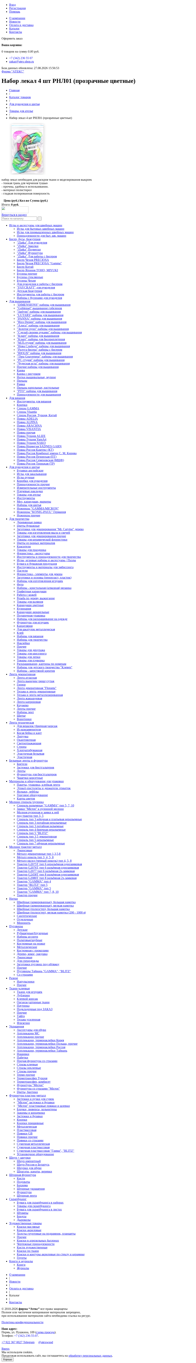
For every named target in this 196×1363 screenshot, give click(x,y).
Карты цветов (26, 798)
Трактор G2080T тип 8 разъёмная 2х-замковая (47, 878)
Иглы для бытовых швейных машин (40, 228)
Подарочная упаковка (31, 615)
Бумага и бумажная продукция (37, 563)
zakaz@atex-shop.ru (21, 61)
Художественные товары (25, 1223)
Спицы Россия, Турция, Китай (37, 415)
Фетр (20, 584)
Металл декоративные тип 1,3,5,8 (38, 853)
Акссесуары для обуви (31, 1030)
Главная (14, 90)
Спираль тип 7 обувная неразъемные (41, 843)
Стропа (21, 746)
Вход (12, 4)
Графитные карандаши (32, 591)
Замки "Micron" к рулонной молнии (40, 809)
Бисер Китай (25, 266)
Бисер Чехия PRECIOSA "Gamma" (39, 263)
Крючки (22, 405)
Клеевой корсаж (27, 998)
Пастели (22, 570)
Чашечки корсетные (30, 777)
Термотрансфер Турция (32, 1078)
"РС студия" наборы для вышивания (41, 360)
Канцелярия (25, 625)
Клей (20, 632)
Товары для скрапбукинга (34, 1206)
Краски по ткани (28, 1251)
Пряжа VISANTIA (29, 429)
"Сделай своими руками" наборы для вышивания (49, 332)
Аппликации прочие (30, 1036)
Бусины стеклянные (30, 277)
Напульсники (25, 981)
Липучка (22, 736)
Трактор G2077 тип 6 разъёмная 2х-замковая (46, 871)
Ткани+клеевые (19, 988)
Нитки (13, 898)
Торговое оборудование (32, 795)
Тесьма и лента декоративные (36, 691)
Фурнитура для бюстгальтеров (37, 774)
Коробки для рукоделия (32, 480)
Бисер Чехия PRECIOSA (33, 259)
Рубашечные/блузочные (32, 933)
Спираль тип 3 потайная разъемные (40, 826)
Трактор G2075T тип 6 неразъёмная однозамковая (49, 864)
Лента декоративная (22, 674)
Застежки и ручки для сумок (35, 1099)
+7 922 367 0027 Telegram (18, 1342)
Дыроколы (24, 1219)
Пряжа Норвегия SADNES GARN (39, 446)
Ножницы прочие (28, 515)
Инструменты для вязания (34, 401)
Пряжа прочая (26, 432)
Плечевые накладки (30, 491)
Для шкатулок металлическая (36, 629)
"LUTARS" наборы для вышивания (40, 315)
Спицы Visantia (27, 411)
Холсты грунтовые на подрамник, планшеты (46, 1233)
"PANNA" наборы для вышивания (39, 318)
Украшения (16, 1026)
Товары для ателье (21, 111)
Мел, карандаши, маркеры (34, 501)
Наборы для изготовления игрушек (40, 581)
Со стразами (25, 974)
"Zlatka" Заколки (27, 246)
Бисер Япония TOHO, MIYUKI (37, 270)
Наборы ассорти (27, 936)
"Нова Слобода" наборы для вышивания (43, 346)
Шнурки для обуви (29, 1168)
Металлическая (27, 1126)
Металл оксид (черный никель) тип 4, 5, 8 (44, 860)
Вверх (6, 1348)
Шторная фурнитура (22, 1175)
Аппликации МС (28, 1033)
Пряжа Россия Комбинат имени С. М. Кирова (47, 453)
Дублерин (23, 995)
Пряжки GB (25, 1133)
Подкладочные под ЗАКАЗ (34, 1009)
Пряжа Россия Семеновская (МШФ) (40, 460)
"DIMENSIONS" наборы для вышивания (43, 304)
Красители (24, 546)
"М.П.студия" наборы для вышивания (41, 342)
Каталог (14, 28)
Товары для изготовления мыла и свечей (43, 532)
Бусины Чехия (26, 280)
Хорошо (7, 1359)
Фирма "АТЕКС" (13, 71)
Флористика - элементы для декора (39, 574)
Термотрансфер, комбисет (34, 1081)
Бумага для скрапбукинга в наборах (40, 1202)
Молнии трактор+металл (25, 846)
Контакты (15, 32)
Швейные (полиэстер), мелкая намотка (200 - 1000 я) (51, 912)
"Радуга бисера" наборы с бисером (39, 349)
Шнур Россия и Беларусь (33, 1164)
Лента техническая (21, 722)
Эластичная (24, 757)
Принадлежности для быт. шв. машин (41, 235)
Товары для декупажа (31, 650)
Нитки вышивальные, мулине (36, 377)
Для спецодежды (28, 960)
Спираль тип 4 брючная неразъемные (41, 829)
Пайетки (22, 1057)
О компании (17, 18)
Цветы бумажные (28, 525)
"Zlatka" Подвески (29, 249)
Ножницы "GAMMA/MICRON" (38, 508)
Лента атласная (27, 677)
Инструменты (26, 498)
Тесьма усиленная (28, 1019)
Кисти (21, 1178)
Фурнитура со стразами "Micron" (38, 1088)
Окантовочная (26, 739)
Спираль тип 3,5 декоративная (37, 836)
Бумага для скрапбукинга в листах (39, 1209)
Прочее (21, 646)
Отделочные (25, 919)
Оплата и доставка (21, 25)
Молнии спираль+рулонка (26, 802)
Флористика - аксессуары (33, 553)
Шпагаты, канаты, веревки (34, 1171)
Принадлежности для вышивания (39, 394)
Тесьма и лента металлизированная (40, 695)
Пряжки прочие (27, 1137)
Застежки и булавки (30, 1116)
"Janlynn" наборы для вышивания (39, 311)
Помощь (14, 11)
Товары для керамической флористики (42, 539)
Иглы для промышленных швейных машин (45, 232)
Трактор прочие (27, 895)
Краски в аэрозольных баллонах (38, 1240)
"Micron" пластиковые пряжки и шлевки (43, 1105)
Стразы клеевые (27, 1064)
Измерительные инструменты (36, 487)
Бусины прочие (27, 273)
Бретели (22, 764)
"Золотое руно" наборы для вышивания (43, 329)
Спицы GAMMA (28, 408)
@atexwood (45, 1342)
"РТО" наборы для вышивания (37, 391)
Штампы (22, 1213)
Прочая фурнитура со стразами (37, 1061)
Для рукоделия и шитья (24, 104)
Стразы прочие (27, 1071)
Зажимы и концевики (31, 1112)
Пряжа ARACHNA (29, 425)
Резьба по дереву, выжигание (36, 598)
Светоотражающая (29, 743)
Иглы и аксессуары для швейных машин (35, 225)
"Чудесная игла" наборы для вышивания (43, 363)
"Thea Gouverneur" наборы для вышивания (45, 356)
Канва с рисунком (28, 373)
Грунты (22, 1257)
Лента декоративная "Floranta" (36, 688)
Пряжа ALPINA (27, 422)
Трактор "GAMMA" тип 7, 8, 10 (38, 891)
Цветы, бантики (27, 1092)
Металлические (27, 947)
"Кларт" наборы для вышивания (38, 335)
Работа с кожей (27, 594)
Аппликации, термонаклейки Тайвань (42, 1050)
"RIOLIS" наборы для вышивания (39, 353)
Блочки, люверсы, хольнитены (37, 1109)
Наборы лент (25, 712)
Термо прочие (26, 1074)
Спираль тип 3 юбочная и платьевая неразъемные (49, 819)
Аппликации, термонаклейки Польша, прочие (47, 1043)
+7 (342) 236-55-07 (26, 1335)
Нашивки (23, 1054)
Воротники (24, 719)
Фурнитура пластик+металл (27, 1095)
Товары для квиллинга (32, 653)
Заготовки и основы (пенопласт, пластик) (44, 577)
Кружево (23, 705)
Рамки (21, 384)
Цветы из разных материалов (36, 543)
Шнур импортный (29, 1161)
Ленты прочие (26, 708)
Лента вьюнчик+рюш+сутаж (35, 681)
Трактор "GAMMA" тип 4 (34, 881)
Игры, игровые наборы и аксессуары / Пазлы (46, 560)
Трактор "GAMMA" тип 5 (34, 888)
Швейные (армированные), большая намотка (46, 902)
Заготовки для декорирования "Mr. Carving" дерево (50, 529)
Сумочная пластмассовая (33, 1147)
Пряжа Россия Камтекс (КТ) (35, 449)
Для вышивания (19, 301)
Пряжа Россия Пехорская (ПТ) (36, 456)
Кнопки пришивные (30, 1123)
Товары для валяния (30, 601)
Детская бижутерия (29, 291)
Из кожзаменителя (29, 729)
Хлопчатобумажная (29, 750)
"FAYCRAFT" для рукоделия (36, 287)
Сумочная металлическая (33, 1143)
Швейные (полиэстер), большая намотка (43, 909)
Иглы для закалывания (32, 474)
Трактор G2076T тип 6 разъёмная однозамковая (48, 867)
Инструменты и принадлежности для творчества (49, 556)
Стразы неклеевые (29, 1067)
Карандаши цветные (30, 605)
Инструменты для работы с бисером (40, 294)
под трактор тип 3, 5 (30, 815)
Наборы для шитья (29, 505)
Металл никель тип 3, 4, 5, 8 (35, 857)
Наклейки (23, 643)
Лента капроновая (29, 701)
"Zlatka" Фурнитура (30, 253)
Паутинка (23, 1005)
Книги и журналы (21, 1261)
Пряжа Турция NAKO (31, 442)
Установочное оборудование (35, 1154)
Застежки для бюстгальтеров (35, 767)
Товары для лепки (28, 657)
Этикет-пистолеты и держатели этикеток (44, 788)
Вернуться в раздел (14, 214)
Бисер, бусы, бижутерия (24, 239)
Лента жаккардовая (29, 698)
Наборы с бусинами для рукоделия (39, 297)
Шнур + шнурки (20, 1157)
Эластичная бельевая (30, 753)
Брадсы (21, 1216)
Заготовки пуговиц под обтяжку (38, 964)
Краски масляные (28, 1226)
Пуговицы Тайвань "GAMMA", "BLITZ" (44, 971)
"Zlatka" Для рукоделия (32, 242)
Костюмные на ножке (31, 943)
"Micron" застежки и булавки (36, 1102)
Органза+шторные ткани (33, 1002)
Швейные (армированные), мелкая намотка (45, 905)
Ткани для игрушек (29, 992)
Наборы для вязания (30, 636)
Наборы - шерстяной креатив (36, 670)
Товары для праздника (31, 550)
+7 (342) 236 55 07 (21, 58)
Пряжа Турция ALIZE (31, 436)
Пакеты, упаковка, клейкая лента (38, 784)
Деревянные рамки (29, 522)
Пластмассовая (26, 1130)
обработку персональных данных (90, 1355)
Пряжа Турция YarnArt (31, 439)
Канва (21, 370)
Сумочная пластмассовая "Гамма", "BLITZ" (45, 1150)
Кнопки (22, 1119)
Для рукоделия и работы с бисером (39, 284)
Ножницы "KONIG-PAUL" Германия (41, 512)
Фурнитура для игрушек (33, 622)
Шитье (21, 715)
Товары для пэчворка (31, 660)
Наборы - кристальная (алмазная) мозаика (44, 588)
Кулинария (24, 608)
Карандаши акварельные (33, 612)
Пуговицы (16, 926)
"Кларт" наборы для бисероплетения (41, 339)
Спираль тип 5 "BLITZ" (32, 833)
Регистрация (17, 8)
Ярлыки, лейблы (28, 791)
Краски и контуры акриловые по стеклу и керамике (51, 1254)
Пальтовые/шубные (29, 940)
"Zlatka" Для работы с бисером (37, 256)
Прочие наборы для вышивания (38, 367)
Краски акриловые (29, 1230)
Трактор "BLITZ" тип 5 (32, 884)
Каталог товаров (20, 97)
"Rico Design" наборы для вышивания (41, 322)
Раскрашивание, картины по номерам (41, 663)
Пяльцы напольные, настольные (38, 387)
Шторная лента (27, 1195)
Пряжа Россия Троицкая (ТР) (36, 463)
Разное (13, 978)
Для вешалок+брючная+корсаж (37, 726)
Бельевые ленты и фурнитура (28, 760)
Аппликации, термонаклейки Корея (40, 1040)
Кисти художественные (32, 1247)
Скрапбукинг (18, 1199)
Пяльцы (22, 380)
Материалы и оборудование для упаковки (36, 781)
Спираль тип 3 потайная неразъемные (42, 822)
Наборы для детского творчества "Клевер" (44, 667)
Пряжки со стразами (30, 1140)
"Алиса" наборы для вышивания (38, 325)
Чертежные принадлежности (36, 1244)
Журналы (23, 1268)
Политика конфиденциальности (22, 1322)
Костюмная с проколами (33, 950)
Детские (22, 929)
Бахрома (22, 1185)
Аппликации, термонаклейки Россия (41, 1047)
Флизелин (23, 1023)
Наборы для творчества (32, 639)
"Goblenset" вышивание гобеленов (39, 308)
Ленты (21, 771)
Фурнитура (24, 1192)
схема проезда (45, 1332)
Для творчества (19, 518)
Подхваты (23, 1181)
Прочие (22, 967)
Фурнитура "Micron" (30, 1085)
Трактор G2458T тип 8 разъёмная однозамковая (48, 874)
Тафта (21, 1016)
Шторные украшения (31, 1188)
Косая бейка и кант (29, 733)
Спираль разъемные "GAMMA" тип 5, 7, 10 (45, 805)
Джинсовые (24, 850)
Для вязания (17, 398)
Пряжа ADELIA (27, 418)
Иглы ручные (25, 477)
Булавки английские (30, 470)
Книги (21, 1264)
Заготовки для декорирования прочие (41, 536)
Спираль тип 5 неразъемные (35, 840)
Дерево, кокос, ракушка (32, 954)
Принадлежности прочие (33, 484)
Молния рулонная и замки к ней (38, 812)
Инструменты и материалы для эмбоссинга (45, 567)
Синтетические (27, 916)
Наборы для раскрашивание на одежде (42, 619)
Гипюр (21, 684)
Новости (14, 21)
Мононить (23, 922)
